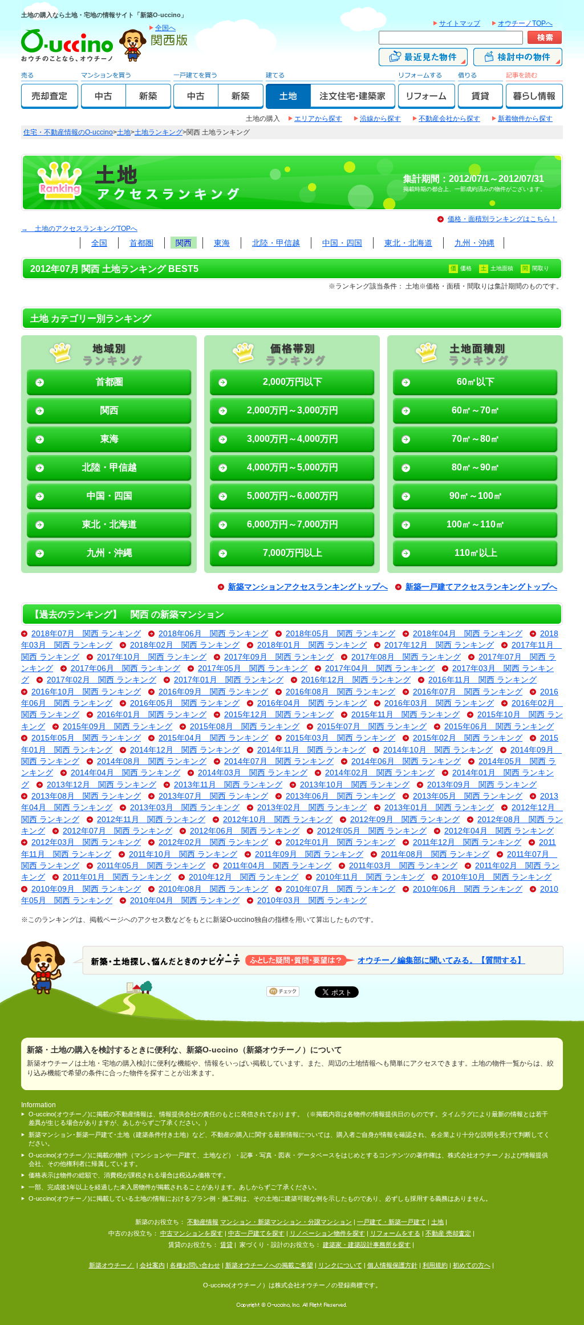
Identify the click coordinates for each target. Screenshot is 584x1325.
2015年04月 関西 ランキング (213, 738)
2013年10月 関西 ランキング (354, 785)
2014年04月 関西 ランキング (125, 773)
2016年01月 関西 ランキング (151, 714)
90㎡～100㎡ (475, 496)
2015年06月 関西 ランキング (499, 726)
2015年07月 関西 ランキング (372, 726)
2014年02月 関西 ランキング (380, 773)
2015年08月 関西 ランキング (244, 726)
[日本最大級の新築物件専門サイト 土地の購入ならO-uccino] (69, 61)
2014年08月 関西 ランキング (151, 761)
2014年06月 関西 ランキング (406, 761)
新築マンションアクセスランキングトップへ (308, 587)
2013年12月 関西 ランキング (101, 785)
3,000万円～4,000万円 (292, 439)
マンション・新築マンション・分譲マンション (286, 1221)
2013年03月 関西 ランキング (185, 807)
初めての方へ (471, 1265)
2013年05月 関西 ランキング (467, 796)
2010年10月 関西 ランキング (496, 877)
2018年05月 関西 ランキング (340, 633)
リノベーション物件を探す (327, 1233)
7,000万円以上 (292, 553)
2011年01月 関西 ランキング (117, 877)
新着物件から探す (525, 119)
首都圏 (141, 242)
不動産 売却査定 (448, 1233)
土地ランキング (158, 132)
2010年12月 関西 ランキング (243, 877)
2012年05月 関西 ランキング (372, 831)
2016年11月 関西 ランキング (482, 680)
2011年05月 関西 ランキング (151, 865)
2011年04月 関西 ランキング (277, 865)
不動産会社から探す (449, 119)
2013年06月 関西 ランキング (340, 796)
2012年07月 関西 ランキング (117, 831)
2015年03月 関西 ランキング (340, 738)
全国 (99, 242)
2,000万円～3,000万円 (292, 410)
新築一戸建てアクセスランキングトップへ (481, 587)
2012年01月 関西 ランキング (340, 842)
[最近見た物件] (423, 61)
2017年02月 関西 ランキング (101, 680)
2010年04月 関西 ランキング (185, 900)
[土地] (288, 104)
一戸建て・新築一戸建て (391, 1221)
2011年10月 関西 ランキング (183, 854)
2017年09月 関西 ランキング (279, 657)
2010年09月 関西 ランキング (86, 889)
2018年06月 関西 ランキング (213, 633)
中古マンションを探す (191, 1233)
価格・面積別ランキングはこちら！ (502, 219)
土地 (124, 132)
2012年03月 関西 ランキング (86, 842)
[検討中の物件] (517, 61)
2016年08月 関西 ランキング (340, 692)
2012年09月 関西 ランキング (405, 819)
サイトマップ (459, 23)
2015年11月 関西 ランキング (405, 714)
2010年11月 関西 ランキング (370, 877)
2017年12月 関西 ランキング (439, 645)
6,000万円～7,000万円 (292, 524)
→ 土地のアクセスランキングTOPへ (79, 229)
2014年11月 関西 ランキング (311, 750)
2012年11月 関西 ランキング (151, 819)
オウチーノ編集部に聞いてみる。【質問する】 (441, 960)
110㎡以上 (476, 553)
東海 (222, 242)
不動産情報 (202, 1221)
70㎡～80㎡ (476, 439)
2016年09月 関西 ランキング (213, 692)
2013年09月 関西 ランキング (482, 785)
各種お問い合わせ (195, 1265)
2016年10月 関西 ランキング (86, 692)
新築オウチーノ (112, 1265)
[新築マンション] (148, 104)
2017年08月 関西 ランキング (406, 657)
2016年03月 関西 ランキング (439, 703)
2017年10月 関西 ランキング (151, 657)
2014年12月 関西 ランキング (185, 750)
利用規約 (435, 1265)
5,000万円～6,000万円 (292, 496)
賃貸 (226, 1244)
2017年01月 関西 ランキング (228, 680)
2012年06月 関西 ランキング (244, 831)
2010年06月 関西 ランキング (467, 889)
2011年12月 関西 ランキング (467, 842)
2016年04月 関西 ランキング (312, 703)
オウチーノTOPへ (525, 23)
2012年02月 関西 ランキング (213, 842)
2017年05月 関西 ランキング (252, 668)
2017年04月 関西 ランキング (380, 668)
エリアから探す (318, 119)
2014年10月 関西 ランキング (438, 750)
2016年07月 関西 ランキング (467, 692)
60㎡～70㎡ (476, 410)
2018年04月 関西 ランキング (467, 633)
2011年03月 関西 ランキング (403, 865)
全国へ (165, 28)
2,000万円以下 (292, 382)
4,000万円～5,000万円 (292, 467)
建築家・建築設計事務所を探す (367, 1244)
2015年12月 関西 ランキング (279, 714)
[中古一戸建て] (195, 104)
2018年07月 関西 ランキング (86, 633)
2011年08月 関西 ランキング (435, 854)
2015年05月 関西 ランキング (86, 738)
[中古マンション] (103, 104)
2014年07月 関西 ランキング (279, 761)
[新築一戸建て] (240, 104)
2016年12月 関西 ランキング (356, 680)
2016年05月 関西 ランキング (185, 703)
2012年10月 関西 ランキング (277, 819)
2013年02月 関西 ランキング (312, 807)
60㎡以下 (475, 382)
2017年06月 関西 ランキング (125, 668)
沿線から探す (380, 119)
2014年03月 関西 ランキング (252, 773)
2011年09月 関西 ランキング (309, 854)
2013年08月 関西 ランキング (86, 796)
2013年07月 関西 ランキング (213, 796)
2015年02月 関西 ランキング (467, 738)
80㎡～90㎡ (476, 467)
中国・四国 (342, 242)
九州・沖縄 (474, 242)
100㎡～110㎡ (476, 524)
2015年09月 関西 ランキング (117, 726)
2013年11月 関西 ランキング (228, 785)
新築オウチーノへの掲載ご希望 (269, 1265)
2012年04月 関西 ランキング (499, 831)
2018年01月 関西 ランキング (312, 645)
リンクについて (340, 1265)
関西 (184, 242)
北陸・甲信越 (276, 242)
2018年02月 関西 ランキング (185, 645)
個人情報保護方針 (392, 1265)
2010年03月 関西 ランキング (312, 900)
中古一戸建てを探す (256, 1233)
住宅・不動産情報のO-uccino (68, 132)
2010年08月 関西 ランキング (213, 889)
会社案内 (152, 1265)
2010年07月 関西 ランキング (340, 889)
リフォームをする (395, 1233)
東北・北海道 (408, 242)
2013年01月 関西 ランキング (439, 807)
